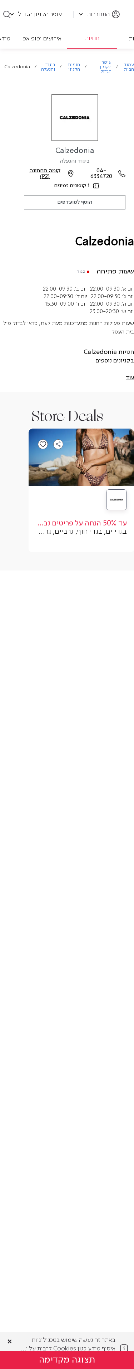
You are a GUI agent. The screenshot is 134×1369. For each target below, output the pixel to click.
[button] (130, 378)
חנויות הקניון (74, 67)
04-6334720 (101, 173)
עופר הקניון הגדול (105, 67)
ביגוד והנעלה (48, 67)
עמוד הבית (129, 67)
